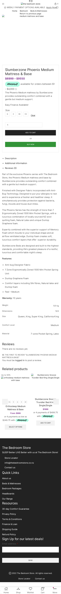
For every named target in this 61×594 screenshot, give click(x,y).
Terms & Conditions (12, 519)
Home (14, 11)
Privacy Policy (9, 514)
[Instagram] (31, 1)
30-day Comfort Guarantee (15, 509)
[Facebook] (29, 1)
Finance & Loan (9, 524)
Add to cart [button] (45, 423)
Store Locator (11, 458)
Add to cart (30, 133)
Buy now (30, 144)
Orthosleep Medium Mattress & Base (16, 408)
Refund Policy (9, 534)
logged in (20, 360)
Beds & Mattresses (38, 11)
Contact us (10, 467)
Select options (15, 427)
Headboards (8, 493)
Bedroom (24, 11)
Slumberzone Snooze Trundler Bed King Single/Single (45, 402)
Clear (33, 115)
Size (7, 110)
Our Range (7, 499)
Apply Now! (51, 7)
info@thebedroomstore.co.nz (19, 463)
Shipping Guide (9, 529)
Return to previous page (30, 13)
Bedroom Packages (12, 488)
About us (6, 478)
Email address (10, 543)
